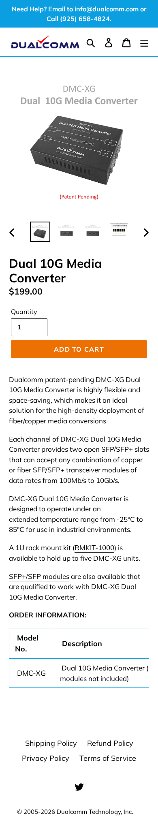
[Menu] (144, 41)
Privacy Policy (45, 758)
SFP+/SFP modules (39, 576)
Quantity (24, 311)
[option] (40, 232)
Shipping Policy (51, 743)
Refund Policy (110, 743)
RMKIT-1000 (94, 547)
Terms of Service (107, 758)
